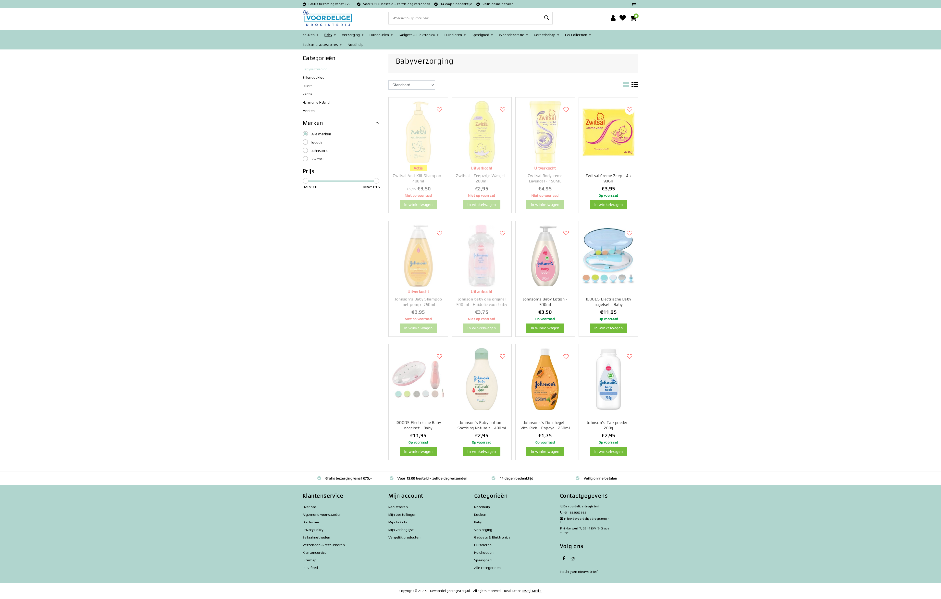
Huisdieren (453, 35)
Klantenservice (315, 552)
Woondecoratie (511, 35)
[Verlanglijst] (622, 18)
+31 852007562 (574, 512)
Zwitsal (317, 159)
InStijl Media (532, 591)
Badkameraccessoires (320, 45)
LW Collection (576, 35)
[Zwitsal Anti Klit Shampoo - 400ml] (418, 132)
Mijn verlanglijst (401, 530)
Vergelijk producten (404, 537)
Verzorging (351, 35)
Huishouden (379, 35)
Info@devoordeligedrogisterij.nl (584, 520)
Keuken (309, 35)
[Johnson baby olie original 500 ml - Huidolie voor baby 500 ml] (482, 255)
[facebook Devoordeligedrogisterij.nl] (563, 558)
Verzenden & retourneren (324, 545)
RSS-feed (310, 568)
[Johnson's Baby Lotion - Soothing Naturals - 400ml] (482, 378)
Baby (328, 35)
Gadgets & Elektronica (417, 35)
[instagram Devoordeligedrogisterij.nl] (572, 558)
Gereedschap (544, 35)
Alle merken (321, 134)
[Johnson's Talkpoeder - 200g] (608, 378)
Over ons (310, 507)
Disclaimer (311, 522)
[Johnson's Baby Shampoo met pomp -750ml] (418, 255)
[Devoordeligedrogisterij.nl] (327, 18)
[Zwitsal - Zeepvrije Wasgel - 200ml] (482, 132)
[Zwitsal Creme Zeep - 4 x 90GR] (608, 132)
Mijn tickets (397, 522)
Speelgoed (480, 35)
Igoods (316, 142)
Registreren (398, 507)
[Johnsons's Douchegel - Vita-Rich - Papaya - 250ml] (545, 378)
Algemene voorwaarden (322, 514)
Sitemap (309, 560)
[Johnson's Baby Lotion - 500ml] (545, 255)
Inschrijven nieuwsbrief (578, 572)
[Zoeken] (547, 18)
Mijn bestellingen (402, 514)
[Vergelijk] (635, 4)
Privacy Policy (313, 530)
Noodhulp (356, 45)
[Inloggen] (613, 18)
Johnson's (319, 151)
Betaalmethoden (316, 537)
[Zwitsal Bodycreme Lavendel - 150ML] (545, 132)
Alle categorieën (487, 568)
